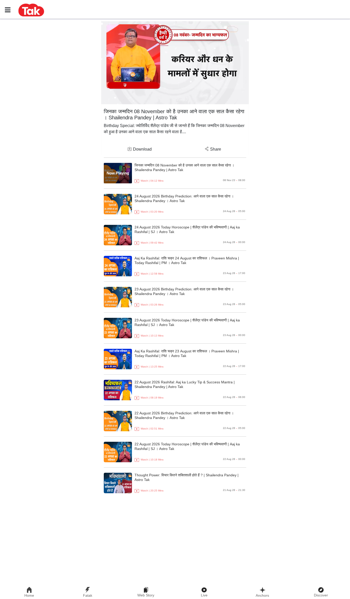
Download (142, 149)
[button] (31, 10)
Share (215, 149)
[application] (175, 62)
